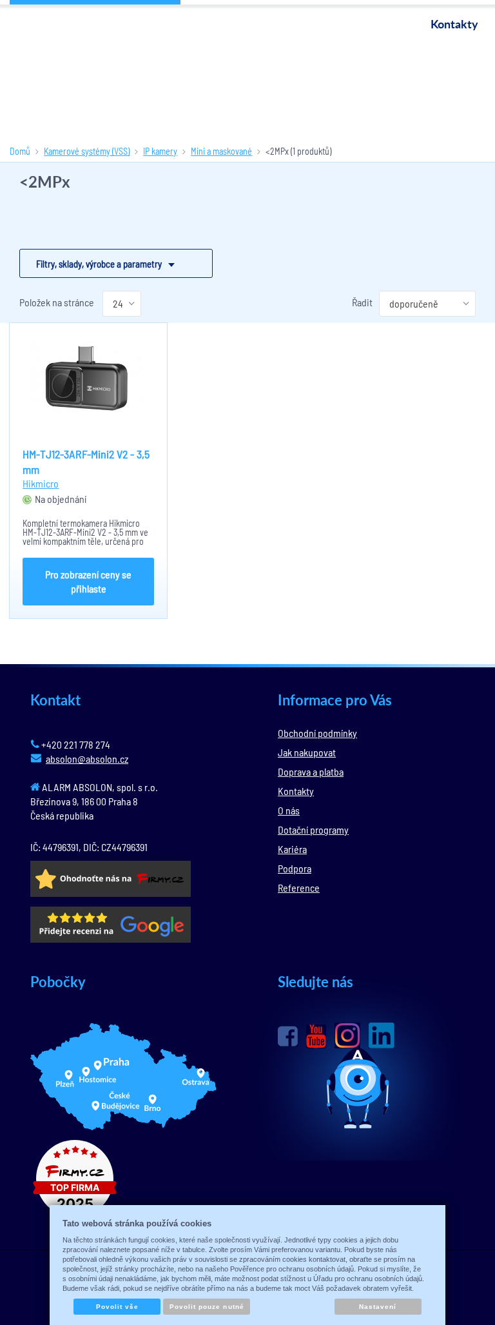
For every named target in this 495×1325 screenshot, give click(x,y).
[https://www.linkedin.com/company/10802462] (381, 1035)
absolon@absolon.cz (87, 758)
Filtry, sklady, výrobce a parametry (99, 264)
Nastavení (377, 1306)
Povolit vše (117, 1306)
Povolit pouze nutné (207, 1306)
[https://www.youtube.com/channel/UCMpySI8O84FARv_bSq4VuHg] (316, 1036)
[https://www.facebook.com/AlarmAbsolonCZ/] (288, 1036)
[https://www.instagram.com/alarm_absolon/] (347, 1035)
